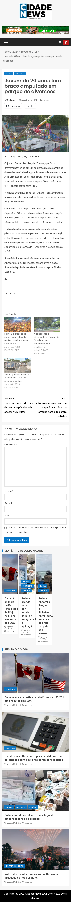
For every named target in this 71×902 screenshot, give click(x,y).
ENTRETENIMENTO (15, 866)
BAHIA (9, 74)
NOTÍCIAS (20, 74)
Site (6, 515)
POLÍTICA (10, 748)
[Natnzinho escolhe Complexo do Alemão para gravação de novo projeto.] (35, 849)
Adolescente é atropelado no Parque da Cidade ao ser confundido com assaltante (46, 340)
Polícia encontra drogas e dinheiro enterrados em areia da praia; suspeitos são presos (45, 616)
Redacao (11, 100)
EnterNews (53, 893)
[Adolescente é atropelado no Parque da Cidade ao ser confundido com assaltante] (47, 324)
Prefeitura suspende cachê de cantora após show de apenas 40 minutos (19, 405)
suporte (10, 631)
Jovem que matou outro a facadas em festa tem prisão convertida (17, 377)
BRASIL (26, 581)
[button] (5, 42)
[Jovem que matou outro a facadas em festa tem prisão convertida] (17, 365)
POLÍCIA (26, 590)
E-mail (8, 503)
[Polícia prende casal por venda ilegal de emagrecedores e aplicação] (27, 574)
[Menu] (5, 42)
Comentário (12, 444)
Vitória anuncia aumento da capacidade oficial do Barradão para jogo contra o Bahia (51, 407)
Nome (8, 491)
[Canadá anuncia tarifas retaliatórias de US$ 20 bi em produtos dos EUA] (10, 574)
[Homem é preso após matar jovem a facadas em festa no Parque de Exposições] (17, 324)
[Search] (60, 42)
